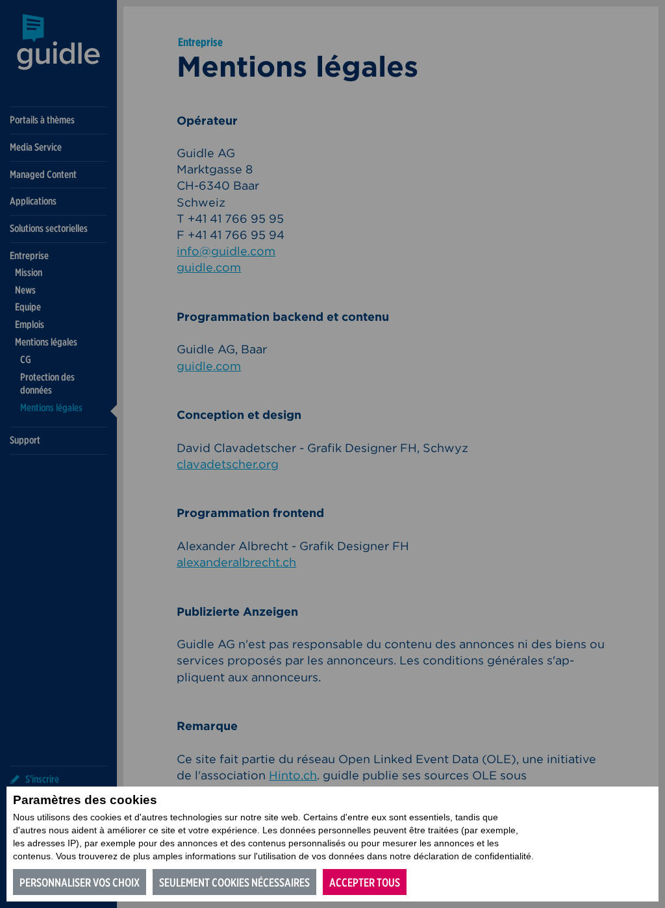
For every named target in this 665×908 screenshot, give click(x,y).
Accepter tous (364, 882)
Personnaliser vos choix (79, 882)
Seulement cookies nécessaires (234, 882)
